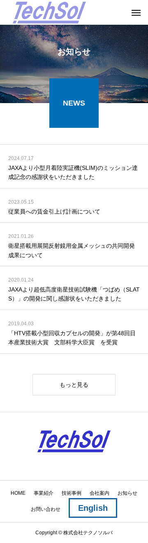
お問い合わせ (45, 509)
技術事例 (71, 493)
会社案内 (99, 493)
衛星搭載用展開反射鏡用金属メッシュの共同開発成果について (71, 250)
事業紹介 (43, 493)
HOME (18, 493)
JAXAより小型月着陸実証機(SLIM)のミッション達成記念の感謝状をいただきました (73, 172)
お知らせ (127, 493)
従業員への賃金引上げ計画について (54, 211)
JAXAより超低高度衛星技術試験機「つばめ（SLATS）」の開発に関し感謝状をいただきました (74, 294)
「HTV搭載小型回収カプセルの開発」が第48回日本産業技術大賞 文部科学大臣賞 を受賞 (72, 338)
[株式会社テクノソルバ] (49, 12)
